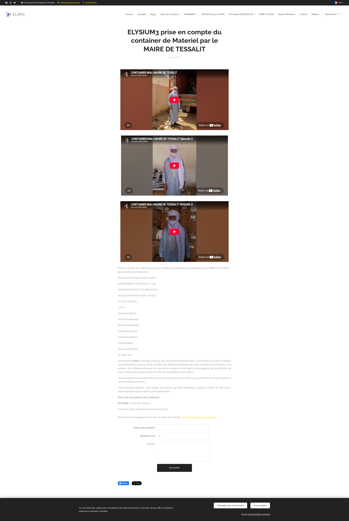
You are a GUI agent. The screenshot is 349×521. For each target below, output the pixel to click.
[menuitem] (130, 14)
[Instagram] (10, 2)
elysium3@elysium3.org (70, 2)
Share (125, 483)
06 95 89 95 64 (91, 2)
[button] (333, 14)
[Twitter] (14, 2)
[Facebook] (6, 2)
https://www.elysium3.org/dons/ (199, 417)
